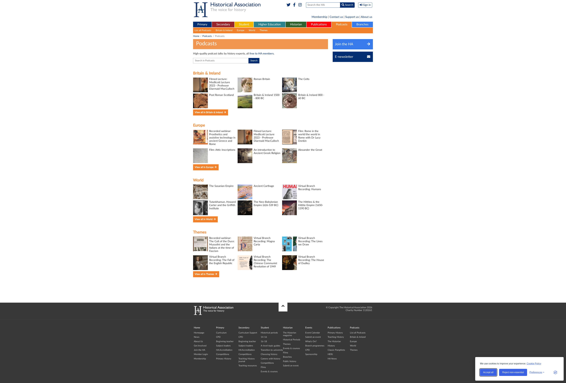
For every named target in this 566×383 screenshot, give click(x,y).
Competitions (222, 354)
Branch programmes (314, 346)
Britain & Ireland (224, 30)
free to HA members (262, 53)
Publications (319, 24)
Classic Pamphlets (336, 350)
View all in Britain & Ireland (209, 112)
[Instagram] (300, 5)
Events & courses (269, 371)
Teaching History (336, 337)
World (252, 30)
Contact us (336, 17)
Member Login (201, 354)
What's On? (311, 341)
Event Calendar (312, 333)
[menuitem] (202, 25)
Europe (240, 30)
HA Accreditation (224, 350)
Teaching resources (247, 366)
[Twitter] (288, 5)
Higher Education (269, 24)
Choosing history (269, 354)
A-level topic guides (270, 346)
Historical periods (269, 333)
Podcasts (341, 24)
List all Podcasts (203, 30)
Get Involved (200, 346)
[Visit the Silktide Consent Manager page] (555, 372)
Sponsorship (311, 354)
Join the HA (199, 350)
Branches (362, 24)
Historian (296, 24)
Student (244, 24)
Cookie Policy (534, 363)
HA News (332, 359)
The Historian (334, 341)
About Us (198, 341)
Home (196, 36)
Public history (289, 361)
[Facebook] (294, 5)
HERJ (330, 354)
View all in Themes (205, 274)
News (196, 337)
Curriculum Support (247, 333)
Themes (264, 30)
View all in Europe (204, 167)
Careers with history (270, 359)
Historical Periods (291, 340)
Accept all (488, 372)
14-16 (264, 337)
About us (366, 17)
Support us (352, 17)
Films (263, 367)
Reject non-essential (513, 372)
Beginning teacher (224, 341)
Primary (202, 24)
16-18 (264, 341)
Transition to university (272, 350)
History (331, 346)
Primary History (223, 359)
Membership (319, 17)
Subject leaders (223, 346)
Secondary (223, 24)
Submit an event (290, 366)
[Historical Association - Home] (213, 314)
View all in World (204, 219)
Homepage (199, 333)
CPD (218, 337)
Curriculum (221, 333)
